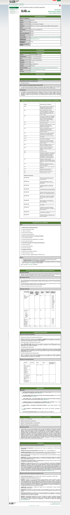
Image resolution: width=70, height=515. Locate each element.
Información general (32, 505)
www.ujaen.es (33, 71)
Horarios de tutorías (12, 11)
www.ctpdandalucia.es (49, 470)
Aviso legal (55, 504)
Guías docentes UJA (13, 7)
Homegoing (30, 264)
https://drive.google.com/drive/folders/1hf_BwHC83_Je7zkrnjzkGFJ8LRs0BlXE (46, 37)
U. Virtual (59, 0)
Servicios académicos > (15, 5)
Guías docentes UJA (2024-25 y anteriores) (13, 9)
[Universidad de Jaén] (35, 1)
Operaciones (37, 505)
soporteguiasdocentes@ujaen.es (56, 503)
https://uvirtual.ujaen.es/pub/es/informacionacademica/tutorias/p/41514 (44, 67)
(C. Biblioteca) (34, 396)
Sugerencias (59, 504)
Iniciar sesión (54, 0)
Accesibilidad (51, 504)
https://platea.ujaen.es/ (35, 38)
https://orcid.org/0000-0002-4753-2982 (38, 69)
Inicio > (10, 5)
